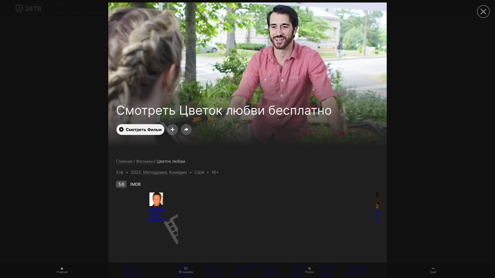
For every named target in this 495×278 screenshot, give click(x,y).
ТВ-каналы (185, 272)
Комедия (178, 172)
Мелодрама (155, 172)
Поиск (309, 272)
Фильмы (144, 161)
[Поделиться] (186, 129)
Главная (61, 272)
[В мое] (172, 129)
